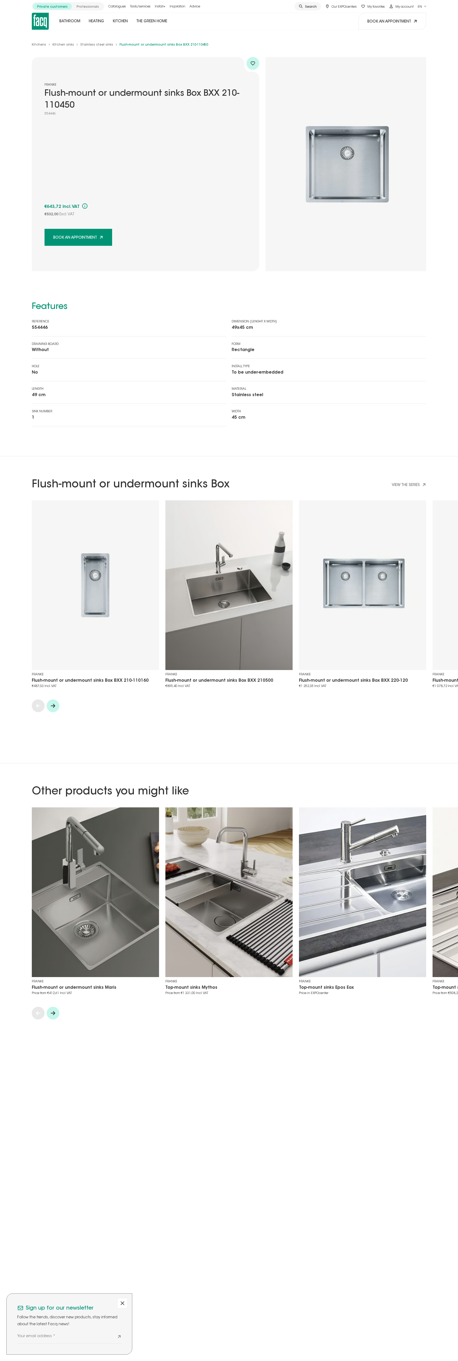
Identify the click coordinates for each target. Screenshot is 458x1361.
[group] (68, 6)
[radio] (52, 6)
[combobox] (422, 6)
